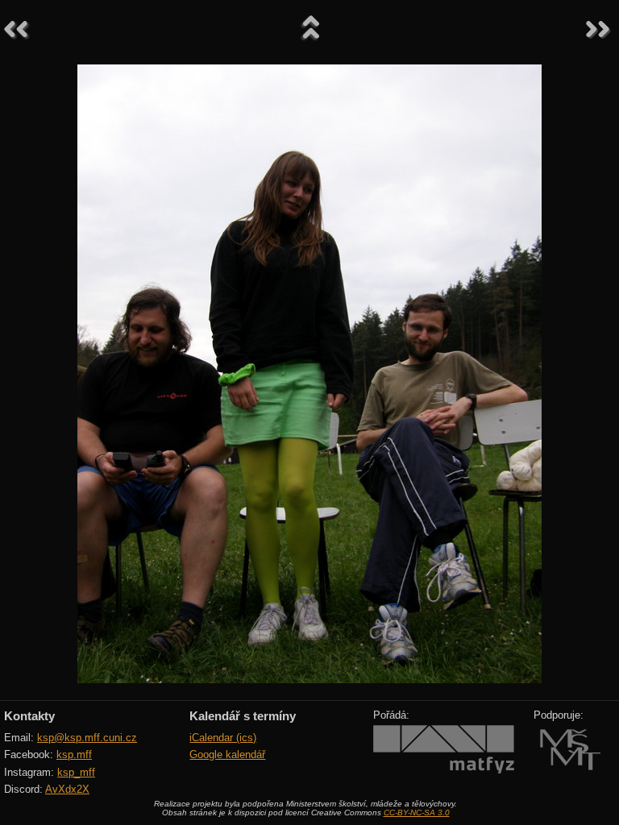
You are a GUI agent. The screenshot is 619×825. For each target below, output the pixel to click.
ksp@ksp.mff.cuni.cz (87, 738)
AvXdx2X (67, 789)
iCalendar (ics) (222, 738)
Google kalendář (227, 754)
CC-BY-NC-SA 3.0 (417, 812)
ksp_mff (76, 772)
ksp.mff (74, 754)
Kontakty (29, 716)
